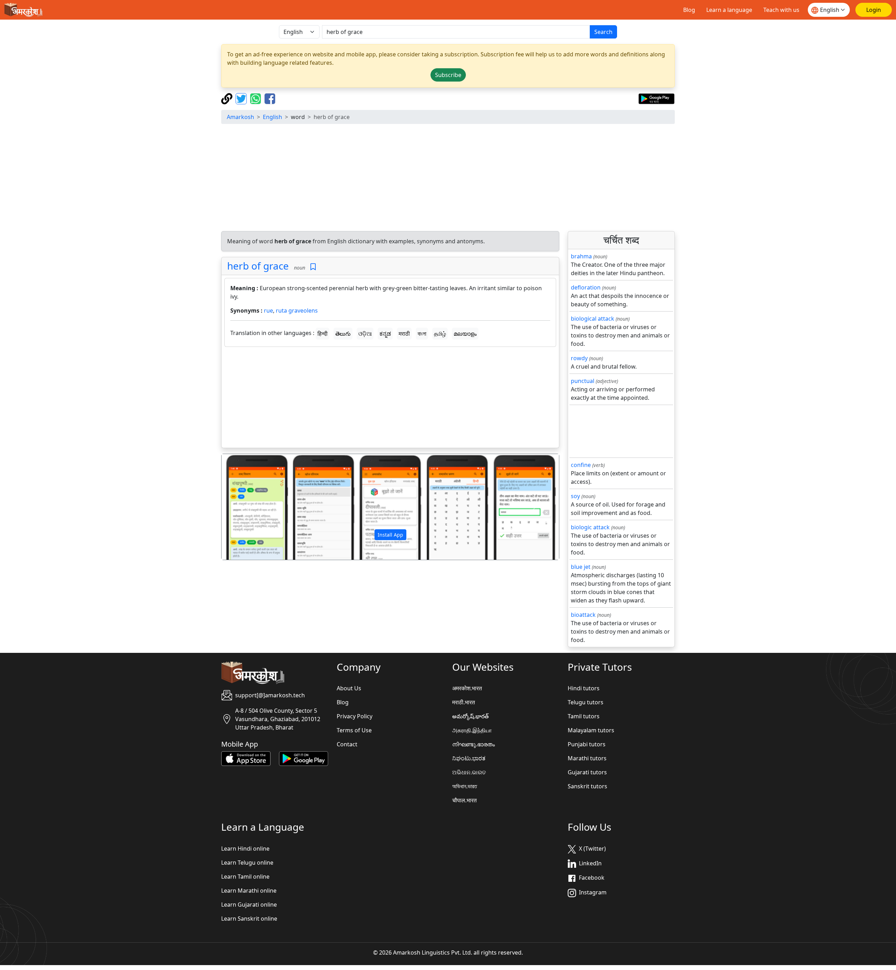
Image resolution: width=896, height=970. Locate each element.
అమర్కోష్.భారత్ (470, 716)
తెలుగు (343, 333)
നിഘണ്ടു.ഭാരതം (473, 744)
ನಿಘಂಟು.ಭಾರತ (468, 758)
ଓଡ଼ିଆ (365, 333)
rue (268, 310)
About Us (349, 688)
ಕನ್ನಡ (385, 333)
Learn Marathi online (248, 890)
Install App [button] (390, 534)
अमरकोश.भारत (467, 688)
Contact (347, 744)
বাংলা (422, 333)
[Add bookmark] (313, 267)
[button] (247, 507)
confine (581, 465)
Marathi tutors (587, 758)
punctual (582, 381)
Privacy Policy (354, 716)
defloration (586, 287)
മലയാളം (465, 333)
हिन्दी (322, 333)
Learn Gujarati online (249, 904)
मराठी (404, 333)
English (272, 117)
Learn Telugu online (247, 862)
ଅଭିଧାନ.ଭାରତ (469, 772)
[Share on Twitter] (242, 98)
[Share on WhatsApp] (256, 98)
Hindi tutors (584, 688)
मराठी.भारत (463, 702)
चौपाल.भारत (464, 800)
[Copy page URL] (227, 98)
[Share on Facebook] (269, 98)
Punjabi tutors (587, 744)
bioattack (583, 615)
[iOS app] (246, 758)
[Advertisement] (448, 179)
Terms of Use (354, 730)
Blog (689, 10)
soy (575, 496)
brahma (581, 256)
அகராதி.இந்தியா (472, 730)
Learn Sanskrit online (249, 918)
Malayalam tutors (591, 730)
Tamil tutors (584, 716)
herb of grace (258, 265)
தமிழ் (440, 333)
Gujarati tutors (587, 772)
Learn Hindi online (245, 848)
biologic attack (590, 527)
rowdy (579, 358)
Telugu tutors (585, 702)
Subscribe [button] (448, 75)
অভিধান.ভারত (464, 786)
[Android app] (303, 758)
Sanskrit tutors (587, 786)
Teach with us (781, 10)
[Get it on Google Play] (656, 98)
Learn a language (729, 10)
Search (603, 32)
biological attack (592, 318)
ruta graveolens (297, 310)
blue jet (580, 567)
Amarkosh (240, 117)
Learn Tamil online (245, 876)
